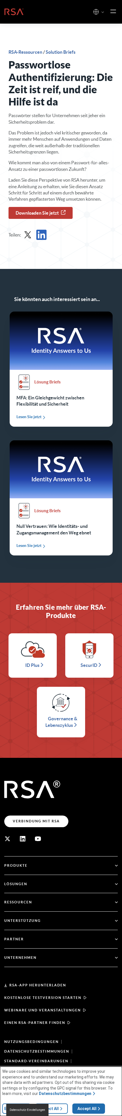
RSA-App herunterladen (37, 985)
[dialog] (61, 1091)
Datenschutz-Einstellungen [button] (27, 1109)
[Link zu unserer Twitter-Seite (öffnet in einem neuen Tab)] (7, 839)
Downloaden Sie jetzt (37, 212)
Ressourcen (18, 902)
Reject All (50, 1108)
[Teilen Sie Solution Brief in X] (28, 235)
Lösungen (15, 884)
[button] (103, 12)
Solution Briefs (60, 52)
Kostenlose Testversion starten (42, 997)
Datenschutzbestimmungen (36, 1051)
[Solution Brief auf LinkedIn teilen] (41, 235)
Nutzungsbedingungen (31, 1042)
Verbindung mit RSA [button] (36, 821)
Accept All (86, 1108)
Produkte (16, 865)
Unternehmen (20, 957)
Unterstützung (22, 920)
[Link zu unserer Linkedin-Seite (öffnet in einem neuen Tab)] (23, 839)
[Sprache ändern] (96, 11)
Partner (14, 939)
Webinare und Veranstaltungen (42, 1010)
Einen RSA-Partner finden (34, 1022)
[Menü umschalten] (113, 11)
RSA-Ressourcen (26, 52)
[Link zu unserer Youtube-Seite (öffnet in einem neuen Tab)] (38, 839)
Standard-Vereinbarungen (36, 1061)
